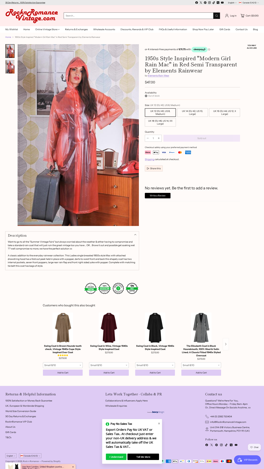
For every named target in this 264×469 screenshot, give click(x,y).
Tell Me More (143, 456)
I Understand (116, 456)
